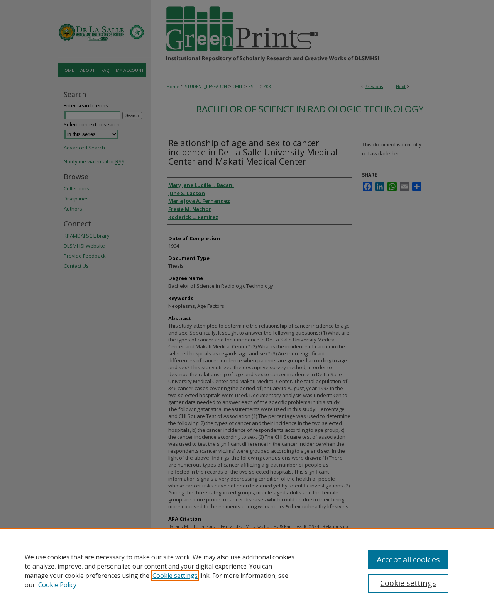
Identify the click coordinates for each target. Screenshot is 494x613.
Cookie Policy (57, 585)
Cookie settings (175, 575)
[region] (247, 570)
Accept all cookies (408, 559)
